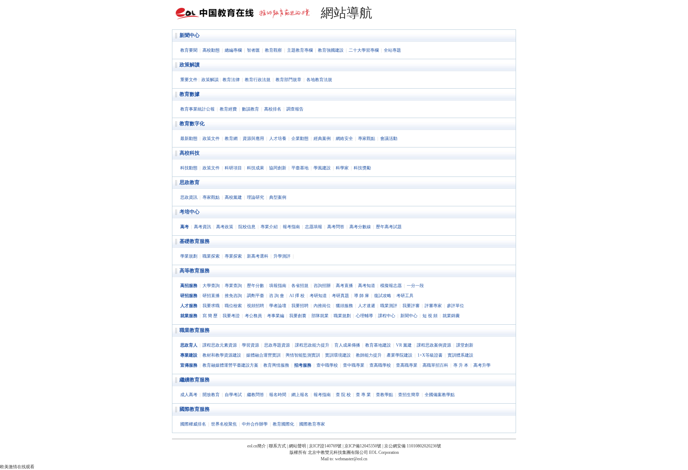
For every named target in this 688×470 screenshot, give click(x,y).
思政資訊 (188, 197)
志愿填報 (313, 226)
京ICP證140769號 (325, 445)
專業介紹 (269, 226)
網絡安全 (344, 138)
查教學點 (384, 394)
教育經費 (228, 109)
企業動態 (300, 138)
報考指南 (291, 226)
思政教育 (190, 182)
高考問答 (335, 226)
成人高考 (188, 394)
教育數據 (190, 94)
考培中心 (190, 212)
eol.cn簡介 (256, 445)
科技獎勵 (362, 167)
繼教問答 (255, 394)
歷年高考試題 (389, 226)
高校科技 (190, 153)
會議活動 (388, 138)
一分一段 (415, 285)
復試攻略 (382, 295)
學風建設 (322, 167)
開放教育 (211, 394)
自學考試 (233, 394)
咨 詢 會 (276, 295)
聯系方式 (277, 445)
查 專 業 (363, 394)
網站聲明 (297, 445)
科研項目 (233, 167)
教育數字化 (192, 123)
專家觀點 (366, 138)
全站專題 (392, 50)
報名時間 (277, 394)
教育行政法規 (258, 79)
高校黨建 (233, 197)
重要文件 (188, 79)
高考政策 (224, 226)
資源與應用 (253, 138)
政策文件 (211, 138)
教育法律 (231, 79)
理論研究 (255, 197)
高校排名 (272, 109)
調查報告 (295, 109)
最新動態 (188, 138)
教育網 (231, 138)
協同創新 (277, 167)
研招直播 (211, 295)
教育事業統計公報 (197, 109)
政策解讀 (190, 64)
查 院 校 (343, 394)
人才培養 (277, 138)
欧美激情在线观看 (17, 466)
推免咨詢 (233, 295)
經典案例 (322, 138)
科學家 (342, 167)
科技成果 (255, 167)
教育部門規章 (288, 79)
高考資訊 (202, 226)
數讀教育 (250, 109)
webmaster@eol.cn (351, 458)
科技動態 (188, 167)
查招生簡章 (409, 394)
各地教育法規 (319, 79)
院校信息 (246, 226)
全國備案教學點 (440, 394)
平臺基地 (300, 167)
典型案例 (277, 197)
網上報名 (300, 394)
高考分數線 (360, 226)
